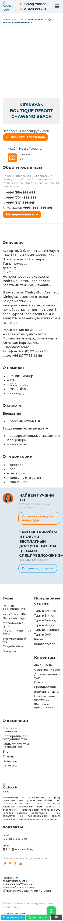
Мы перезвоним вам (22, 214)
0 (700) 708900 (35, 4)
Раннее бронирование (14, 607)
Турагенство (10, 19)
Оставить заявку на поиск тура (37, 518)
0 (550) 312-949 (16, 838)
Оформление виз (47, 669)
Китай (38, 639)
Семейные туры (14, 613)
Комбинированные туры (17, 632)
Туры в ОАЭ (42, 634)
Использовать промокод (44, 698)
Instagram (10, 864)
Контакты (10, 766)
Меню (56, 6)
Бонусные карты (46, 691)
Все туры (9, 651)
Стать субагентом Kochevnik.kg (16, 745)
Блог (6, 751)
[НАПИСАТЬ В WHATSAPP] (51, 911)
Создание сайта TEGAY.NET (15, 914)
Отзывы (8, 756)
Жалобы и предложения (44, 706)
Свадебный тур (14, 646)
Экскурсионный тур (14, 640)
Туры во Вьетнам (46, 630)
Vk (20, 864)
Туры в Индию (44, 625)
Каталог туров (44, 644)
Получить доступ (36, 568)
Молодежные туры (13, 624)
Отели (23, 19)
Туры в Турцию (45, 611)
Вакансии (10, 761)
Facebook (5, 864)
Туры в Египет (44, 615)
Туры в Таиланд (30, 148)
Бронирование (45, 687)
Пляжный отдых (15, 618)
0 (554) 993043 (35, 8)
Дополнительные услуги (47, 676)
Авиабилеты (43, 665)
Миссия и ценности (10, 730)
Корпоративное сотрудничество (15, 737)
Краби (13, 148)
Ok (15, 864)
